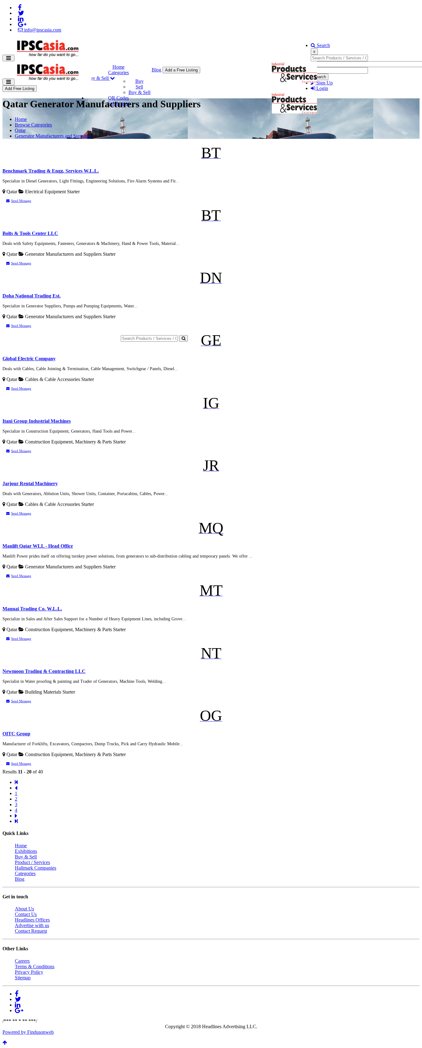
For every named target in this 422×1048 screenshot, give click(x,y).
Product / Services (32, 862)
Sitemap (23, 977)
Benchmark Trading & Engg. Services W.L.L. (50, 170)
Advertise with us (32, 925)
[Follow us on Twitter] (21, 13)
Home (118, 67)
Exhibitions (26, 851)
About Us (24, 908)
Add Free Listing (19, 88)
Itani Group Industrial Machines (36, 421)
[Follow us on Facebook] (20, 7)
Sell (139, 86)
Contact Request (31, 931)
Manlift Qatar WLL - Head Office (37, 546)
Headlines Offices (32, 919)
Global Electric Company (29, 358)
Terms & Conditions (34, 966)
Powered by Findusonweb (28, 1032)
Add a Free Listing (181, 70)
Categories (118, 72)
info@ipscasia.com (42, 29)
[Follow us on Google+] (22, 24)
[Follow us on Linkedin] (21, 18)
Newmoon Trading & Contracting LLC (44, 671)
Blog (156, 69)
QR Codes (118, 98)
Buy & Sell (98, 78)
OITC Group (16, 733)
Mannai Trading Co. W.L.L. (32, 608)
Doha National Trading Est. (31, 295)
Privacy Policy (29, 972)
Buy (139, 81)
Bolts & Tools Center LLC (30, 233)
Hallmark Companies (35, 867)
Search (322, 45)
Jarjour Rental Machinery (30, 483)
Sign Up (324, 82)
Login (321, 88)
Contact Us (26, 914)
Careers (22, 961)
